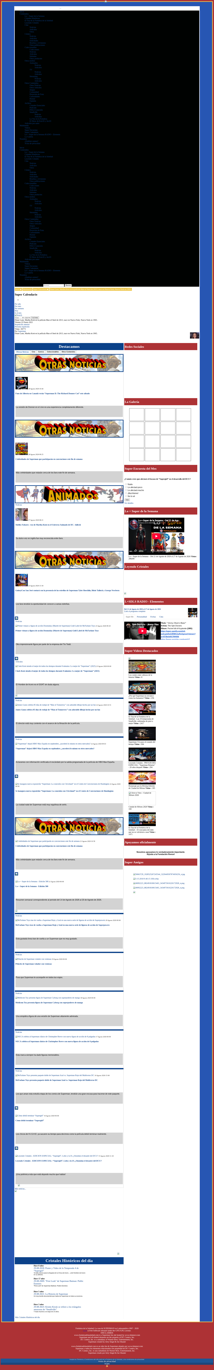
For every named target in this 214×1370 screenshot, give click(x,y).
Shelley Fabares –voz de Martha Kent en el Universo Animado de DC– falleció (48, 525)
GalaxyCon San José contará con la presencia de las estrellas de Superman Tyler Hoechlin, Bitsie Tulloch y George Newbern (67, 590)
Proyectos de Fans (37, 94)
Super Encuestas (31, 130)
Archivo (28, 103)
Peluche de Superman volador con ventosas (33, 964)
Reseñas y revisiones (38, 43)
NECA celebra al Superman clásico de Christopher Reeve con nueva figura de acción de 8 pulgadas (57, 1041)
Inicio (22, 12)
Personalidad (142, 617)
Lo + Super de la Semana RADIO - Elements (42, 134)
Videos (27, 128)
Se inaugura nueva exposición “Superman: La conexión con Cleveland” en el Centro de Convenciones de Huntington (64, 791)
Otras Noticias (35, 85)
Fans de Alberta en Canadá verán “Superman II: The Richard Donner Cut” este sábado (52, 393)
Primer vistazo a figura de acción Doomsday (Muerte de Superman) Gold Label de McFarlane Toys (57, 631)
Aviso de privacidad (32, 143)
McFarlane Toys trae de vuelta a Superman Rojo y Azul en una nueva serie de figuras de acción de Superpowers (62, 925)
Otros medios (30, 61)
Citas (161, 617)
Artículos (33, 29)
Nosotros (23, 139)
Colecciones (34, 50)
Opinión (33, 101)
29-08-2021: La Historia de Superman (51, 1294)
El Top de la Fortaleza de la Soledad (39, 20)
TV (31, 70)
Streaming (34, 76)
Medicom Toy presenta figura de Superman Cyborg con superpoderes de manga (49, 1003)
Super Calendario (31, 132)
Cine (26, 25)
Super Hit (129, 617)
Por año (18, 304)
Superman (22, 331)
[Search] (18, 315)
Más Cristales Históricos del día (27, 1317)
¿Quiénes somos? (31, 141)
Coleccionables (31, 47)
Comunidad (34, 92)
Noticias (33, 27)
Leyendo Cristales (32, 23)
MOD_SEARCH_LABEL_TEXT (29, 285)
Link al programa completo (134, 611)
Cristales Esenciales (37, 105)
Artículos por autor (32, 123)
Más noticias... (20, 1189)
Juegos (32, 90)
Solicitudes (34, 41)
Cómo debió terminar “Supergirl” (29, 1120)
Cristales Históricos (32, 18)
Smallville (33, 112)
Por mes (18, 306)
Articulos (33, 38)
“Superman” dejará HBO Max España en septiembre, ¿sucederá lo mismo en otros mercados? (54, 748)
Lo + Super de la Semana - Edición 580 (31, 886)
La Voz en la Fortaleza (38, 119)
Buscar (68, 285)
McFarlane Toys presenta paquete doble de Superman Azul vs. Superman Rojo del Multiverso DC (56, 1080)
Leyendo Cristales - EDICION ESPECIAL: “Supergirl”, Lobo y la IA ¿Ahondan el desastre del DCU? (58, 1161)
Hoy (16, 311)
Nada (130, 484)
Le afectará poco (134, 487)
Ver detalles (128, 503)
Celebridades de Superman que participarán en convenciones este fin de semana (48, 459)
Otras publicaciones (37, 45)
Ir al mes (18, 313)
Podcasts (33, 108)
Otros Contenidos (31, 83)
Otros (32, 32)
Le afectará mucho (135, 490)
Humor (32, 99)
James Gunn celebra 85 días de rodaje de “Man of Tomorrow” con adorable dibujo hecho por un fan (57, 710)
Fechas (153, 617)
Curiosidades (35, 96)
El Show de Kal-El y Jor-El (40, 121)
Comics (41, 352)
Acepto (107, 1364)
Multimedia (24, 125)
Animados (34, 63)
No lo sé (131, 496)
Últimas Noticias (22, 352)
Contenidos (24, 14)
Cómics (28, 34)
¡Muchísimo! (132, 493)
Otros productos (36, 58)
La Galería (29, 137)
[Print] (20, 300)
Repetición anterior (22, 324)
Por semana (19, 308)
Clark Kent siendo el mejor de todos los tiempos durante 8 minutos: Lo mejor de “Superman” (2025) (57, 671)
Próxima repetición (22, 327)
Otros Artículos (35, 88)
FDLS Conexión (36, 110)
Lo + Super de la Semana (34, 16)
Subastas (33, 56)
